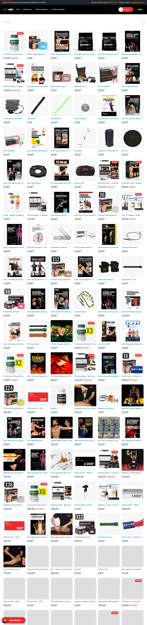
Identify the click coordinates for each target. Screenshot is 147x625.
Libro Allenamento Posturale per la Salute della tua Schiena (38, 537)
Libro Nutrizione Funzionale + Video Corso (38, 86)
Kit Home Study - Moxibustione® (62, 505)
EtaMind (54, 408)
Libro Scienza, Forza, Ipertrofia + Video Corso (109, 312)
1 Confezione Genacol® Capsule (14, 54)
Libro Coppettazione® (130, 86)
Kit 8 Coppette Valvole (82, 247)
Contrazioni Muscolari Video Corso (62, 376)
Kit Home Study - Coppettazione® (38, 215)
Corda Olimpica (80, 312)
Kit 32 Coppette (104, 86)
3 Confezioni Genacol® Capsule (85, 344)
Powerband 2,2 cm (129, 279)
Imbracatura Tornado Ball (131, 569)
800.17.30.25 (113, 2)
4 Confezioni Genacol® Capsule (133, 601)
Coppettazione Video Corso (85, 408)
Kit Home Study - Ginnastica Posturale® (14, 86)
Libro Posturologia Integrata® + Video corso (133, 312)
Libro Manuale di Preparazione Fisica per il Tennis (109, 118)
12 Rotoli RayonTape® (82, 537)
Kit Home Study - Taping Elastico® (109, 183)
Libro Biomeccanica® (59, 215)
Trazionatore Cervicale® (12, 118)
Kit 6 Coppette (9, 151)
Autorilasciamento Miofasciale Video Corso (133, 408)
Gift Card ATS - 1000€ (130, 505)
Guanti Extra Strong (105, 279)
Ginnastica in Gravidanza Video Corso (133, 473)
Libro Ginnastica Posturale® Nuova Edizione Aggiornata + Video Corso (133, 344)
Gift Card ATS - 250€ (35, 408)
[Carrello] (114, 9)
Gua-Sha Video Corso (11, 569)
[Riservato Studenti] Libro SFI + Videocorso (133, 54)
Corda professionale (129, 247)
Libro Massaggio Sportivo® (61, 183)
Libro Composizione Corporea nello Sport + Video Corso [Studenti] (38, 473)
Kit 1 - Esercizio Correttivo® (61, 569)
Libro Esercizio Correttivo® (108, 247)
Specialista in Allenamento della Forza (109, 601)
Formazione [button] (27, 9)
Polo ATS (77, 569)
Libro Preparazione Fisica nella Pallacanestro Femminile (85, 440)
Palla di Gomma (80, 118)
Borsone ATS (79, 183)
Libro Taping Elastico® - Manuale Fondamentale (62, 54)
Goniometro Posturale (59, 247)
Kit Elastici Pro (79, 86)
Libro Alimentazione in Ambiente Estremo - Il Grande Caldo (62, 601)
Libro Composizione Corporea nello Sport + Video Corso (14, 247)
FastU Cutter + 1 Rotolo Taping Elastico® (133, 537)
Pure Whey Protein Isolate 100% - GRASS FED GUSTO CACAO (85, 54)
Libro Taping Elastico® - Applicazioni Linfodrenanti (62, 151)
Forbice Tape (103, 569)
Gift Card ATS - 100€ (11, 537)
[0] (114, 9)
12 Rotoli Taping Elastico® (60, 279)
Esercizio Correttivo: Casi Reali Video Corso (109, 440)
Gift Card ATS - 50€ (34, 601)
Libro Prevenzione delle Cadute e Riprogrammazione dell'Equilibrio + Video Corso (133, 118)
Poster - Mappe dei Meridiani (14, 215)
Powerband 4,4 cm (105, 537)
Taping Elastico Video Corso (61, 440)
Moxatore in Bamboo (106, 408)
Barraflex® (78, 151)
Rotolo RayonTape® (58, 86)
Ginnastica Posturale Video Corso (38, 569)
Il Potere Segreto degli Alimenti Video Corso (62, 344)
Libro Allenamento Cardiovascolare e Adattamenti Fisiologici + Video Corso (14, 440)
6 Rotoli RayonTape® (11, 312)
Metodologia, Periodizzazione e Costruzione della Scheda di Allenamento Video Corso (14, 473)
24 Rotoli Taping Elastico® (13, 408)
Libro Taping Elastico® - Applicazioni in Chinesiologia (85, 279)
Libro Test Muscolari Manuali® (14, 279)
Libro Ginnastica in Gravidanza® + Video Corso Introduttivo (14, 344)
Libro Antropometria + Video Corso (38, 247)
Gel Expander (56, 118)
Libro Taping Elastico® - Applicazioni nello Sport (38, 279)
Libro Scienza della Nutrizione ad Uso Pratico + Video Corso (38, 151)
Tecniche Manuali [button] (41, 9)
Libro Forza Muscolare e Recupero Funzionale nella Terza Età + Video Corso (14, 183)
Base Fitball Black (34, 183)
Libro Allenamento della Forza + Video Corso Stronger (133, 440)
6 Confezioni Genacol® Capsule (38, 505)
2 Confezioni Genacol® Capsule (14, 376)
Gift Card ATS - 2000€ (83, 473)
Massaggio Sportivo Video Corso (62, 537)
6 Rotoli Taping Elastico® (107, 215)
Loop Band (31, 118)
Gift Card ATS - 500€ (11, 601)
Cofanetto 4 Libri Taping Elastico (133, 183)
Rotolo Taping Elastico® (36, 54)
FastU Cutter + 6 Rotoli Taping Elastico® (133, 376)
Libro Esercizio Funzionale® (85, 215)
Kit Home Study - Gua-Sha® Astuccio (109, 473)
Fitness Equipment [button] (58, 9)
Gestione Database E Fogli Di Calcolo (85, 601)
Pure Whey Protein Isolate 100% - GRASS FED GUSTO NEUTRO (109, 54)
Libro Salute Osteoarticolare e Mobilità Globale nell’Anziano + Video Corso (62, 312)
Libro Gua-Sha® (104, 344)
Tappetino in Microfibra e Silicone (109, 151)
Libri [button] (17, 9)
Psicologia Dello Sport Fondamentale (62, 473)
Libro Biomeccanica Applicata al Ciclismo (109, 376)
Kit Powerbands (33, 344)
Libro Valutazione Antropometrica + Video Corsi (38, 312)
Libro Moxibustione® (35, 440)
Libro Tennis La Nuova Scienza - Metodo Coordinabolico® (38, 376)
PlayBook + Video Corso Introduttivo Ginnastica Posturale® (109, 505)
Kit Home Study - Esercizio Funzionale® (85, 376)
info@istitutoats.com (137, 2)
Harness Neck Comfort (83, 505)
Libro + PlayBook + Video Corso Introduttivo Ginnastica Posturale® (133, 215)
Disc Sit (124, 151)
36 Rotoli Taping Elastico (12, 505)
